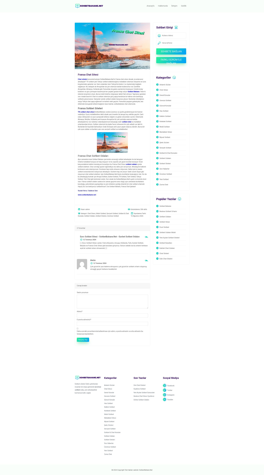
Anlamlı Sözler (165, 85)
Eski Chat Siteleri (166, 259)
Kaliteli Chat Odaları (167, 248)
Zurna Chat (164, 185)
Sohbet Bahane (165, 206)
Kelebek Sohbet (165, 121)
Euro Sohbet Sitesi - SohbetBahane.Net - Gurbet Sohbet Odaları (110, 236)
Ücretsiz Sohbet (166, 174)
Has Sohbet (164, 111)
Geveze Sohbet (165, 100)
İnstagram (170, 395)
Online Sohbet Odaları (141, 400)
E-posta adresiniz (84, 319)
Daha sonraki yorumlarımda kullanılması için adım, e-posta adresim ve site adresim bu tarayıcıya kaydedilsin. (110, 332)
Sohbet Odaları (165, 158)
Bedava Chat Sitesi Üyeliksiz (144, 396)
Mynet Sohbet (165, 137)
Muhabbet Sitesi (166, 132)
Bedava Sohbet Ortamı (168, 211)
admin (87, 209)
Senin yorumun (82, 292)
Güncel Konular (165, 106)
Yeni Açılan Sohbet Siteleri (170, 238)
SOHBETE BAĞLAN (171, 51)
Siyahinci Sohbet (140, 389)
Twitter (169, 390)
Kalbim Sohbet (165, 116)
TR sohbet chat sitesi (86, 112)
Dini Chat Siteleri (140, 385)
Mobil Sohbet (165, 127)
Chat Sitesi (164, 90)
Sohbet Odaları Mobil (168, 232)
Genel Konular (165, 95)
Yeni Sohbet (164, 179)
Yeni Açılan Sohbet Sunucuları (144, 393)
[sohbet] (89, 5)
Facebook (170, 386)
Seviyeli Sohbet (165, 148)
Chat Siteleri (164, 253)
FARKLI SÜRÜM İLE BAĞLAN (171, 60)
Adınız (79, 311)
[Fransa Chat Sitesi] (112, 46)
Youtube (170, 400)
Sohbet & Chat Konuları (168, 153)
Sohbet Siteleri (165, 163)
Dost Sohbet (164, 227)
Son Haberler (164, 169)
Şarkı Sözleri (164, 142)
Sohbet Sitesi (165, 222)
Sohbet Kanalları (166, 243)
